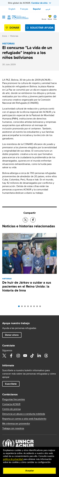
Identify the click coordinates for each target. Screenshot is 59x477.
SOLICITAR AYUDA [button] (41, 28)
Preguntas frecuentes (13, 399)
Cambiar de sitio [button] (39, 2)
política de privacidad (13, 459)
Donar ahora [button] (12, 335)
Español (37, 8)
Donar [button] (50, 19)
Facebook (11, 356)
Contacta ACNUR (11, 404)
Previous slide (5, 253)
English (12, 8)
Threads (46, 356)
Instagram (18, 356)
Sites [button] (55, 19)
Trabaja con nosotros (13, 428)
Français (24, 8)
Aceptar (29, 470)
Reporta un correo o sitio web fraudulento (24, 418)
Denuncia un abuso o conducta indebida (23, 414)
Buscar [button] (44, 19)
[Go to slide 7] (37, 307)
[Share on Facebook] (33, 219)
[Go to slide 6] (34, 307)
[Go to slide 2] (22, 307)
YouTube (25, 356)
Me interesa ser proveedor (16, 423)
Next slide (53, 253)
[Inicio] (17, 17)
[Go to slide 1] (19, 307)
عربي (48, 8)
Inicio (4, 35)
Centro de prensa (11, 409)
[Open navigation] (3, 17)
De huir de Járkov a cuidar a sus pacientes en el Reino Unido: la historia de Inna (26, 286)
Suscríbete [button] (11, 384)
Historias (14, 35)
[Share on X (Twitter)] (25, 219)
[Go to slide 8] (40, 307)
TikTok (32, 356)
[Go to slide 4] (28, 307)
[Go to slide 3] (25, 307)
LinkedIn (39, 356)
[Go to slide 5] (31, 307)
